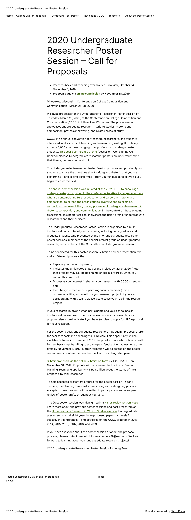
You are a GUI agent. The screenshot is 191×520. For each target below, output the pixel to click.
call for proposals (49, 476)
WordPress (178, 511)
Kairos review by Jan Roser (122, 402)
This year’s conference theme (78, 151)
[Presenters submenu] (121, 16)
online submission (88, 93)
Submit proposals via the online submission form (77, 361)
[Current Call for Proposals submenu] (47, 16)
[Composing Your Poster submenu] (80, 16)
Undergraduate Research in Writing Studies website (84, 411)
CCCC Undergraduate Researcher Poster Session (37, 8)
